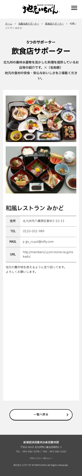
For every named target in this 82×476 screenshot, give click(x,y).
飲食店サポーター (54, 24)
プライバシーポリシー (41, 458)
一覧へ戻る (41, 415)
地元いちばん (41, 9)
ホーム (8, 24)
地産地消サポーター (28, 24)
